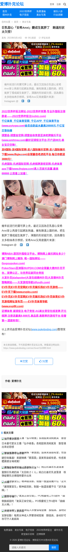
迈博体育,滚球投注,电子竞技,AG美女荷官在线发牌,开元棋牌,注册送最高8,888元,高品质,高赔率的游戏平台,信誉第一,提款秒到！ (34, 316)
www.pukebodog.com (44, 329)
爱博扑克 (16, 381)
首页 (4, 11)
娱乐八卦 (58, 11)
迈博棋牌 (40, 534)
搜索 (53, 547)
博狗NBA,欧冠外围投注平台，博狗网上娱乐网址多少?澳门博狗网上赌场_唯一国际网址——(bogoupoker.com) (33, 258)
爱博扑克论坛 (12, 4)
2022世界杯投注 (44, 530)
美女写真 (41, 14)
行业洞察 (58, 14)
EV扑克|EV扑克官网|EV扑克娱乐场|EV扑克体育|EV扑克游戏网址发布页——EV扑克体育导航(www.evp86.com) (33, 301)
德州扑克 (7, 14)
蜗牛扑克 (58, 530)
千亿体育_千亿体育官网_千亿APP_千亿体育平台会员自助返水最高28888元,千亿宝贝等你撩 (33, 126)
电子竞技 (24, 14)
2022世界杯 (25, 11)
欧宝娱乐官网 (27, 534)
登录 (52, 4)
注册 (58, 4)
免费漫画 (41, 11)
